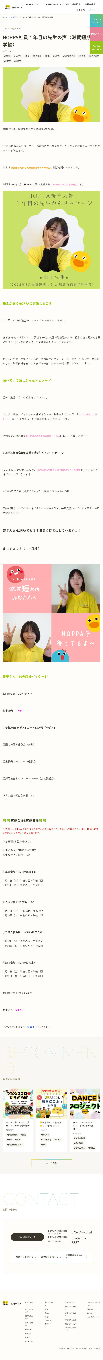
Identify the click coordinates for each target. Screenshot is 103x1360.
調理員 (47, 1313)
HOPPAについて (33, 4)
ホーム (5, 17)
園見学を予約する (24, 1256)
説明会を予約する (49, 1256)
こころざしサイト (93, 1317)
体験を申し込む (70, 1320)
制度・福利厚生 (72, 4)
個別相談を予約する (74, 1257)
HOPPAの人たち (53, 4)
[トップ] (13, 7)
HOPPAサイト (92, 1313)
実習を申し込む (70, 1324)
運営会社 (90, 1309)
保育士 (47, 1309)
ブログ (92, 9)
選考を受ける (29, 1237)
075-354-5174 (81, 1232)
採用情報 (80, 9)
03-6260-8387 (78, 1240)
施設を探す (90, 4)
